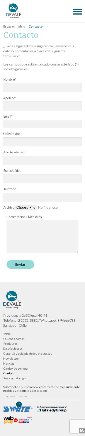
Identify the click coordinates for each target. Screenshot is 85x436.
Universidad (11, 134)
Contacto (13, 10)
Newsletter (11, 358)
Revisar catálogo (14, 378)
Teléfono (9, 189)
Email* (8, 116)
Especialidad (12, 170)
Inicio (21, 26)
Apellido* (10, 98)
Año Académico (14, 152)
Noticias (8, 363)
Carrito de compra (15, 368)
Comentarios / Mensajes (24, 217)
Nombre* (9, 79)
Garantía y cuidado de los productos (27, 353)
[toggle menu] (77, 8)
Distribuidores (13, 348)
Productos (10, 343)
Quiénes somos (14, 339)
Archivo (9, 207)
